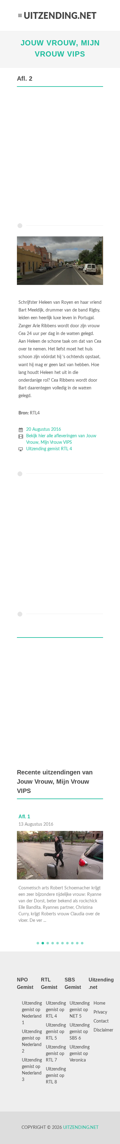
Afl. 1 (24, 816)
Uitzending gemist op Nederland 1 (32, 1013)
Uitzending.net (80, 1127)
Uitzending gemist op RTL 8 (56, 1075)
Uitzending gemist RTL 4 (49, 449)
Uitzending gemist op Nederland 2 (32, 1041)
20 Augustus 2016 (43, 429)
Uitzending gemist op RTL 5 (56, 1031)
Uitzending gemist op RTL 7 (56, 1053)
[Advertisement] (60, 156)
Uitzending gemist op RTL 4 (56, 1010)
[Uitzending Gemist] (60, 15)
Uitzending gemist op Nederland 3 (32, 1070)
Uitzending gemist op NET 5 (80, 1010)
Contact (101, 1021)
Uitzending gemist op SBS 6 (80, 1031)
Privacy (100, 1012)
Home (99, 1003)
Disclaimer (103, 1030)
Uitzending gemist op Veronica (80, 1053)
